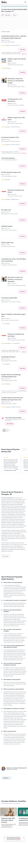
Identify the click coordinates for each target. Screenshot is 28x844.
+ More (16, 469)
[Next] (25, 449)
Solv (2, 6)
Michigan (14, 6)
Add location (9, 423)
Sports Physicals (7, 6)
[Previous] (23, 449)
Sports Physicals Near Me (22, 6)
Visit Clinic (22, 49)
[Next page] (9, 430)
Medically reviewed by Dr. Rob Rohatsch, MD (17, 768)
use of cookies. (17, 839)
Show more (24, 53)
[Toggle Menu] (24, 2)
